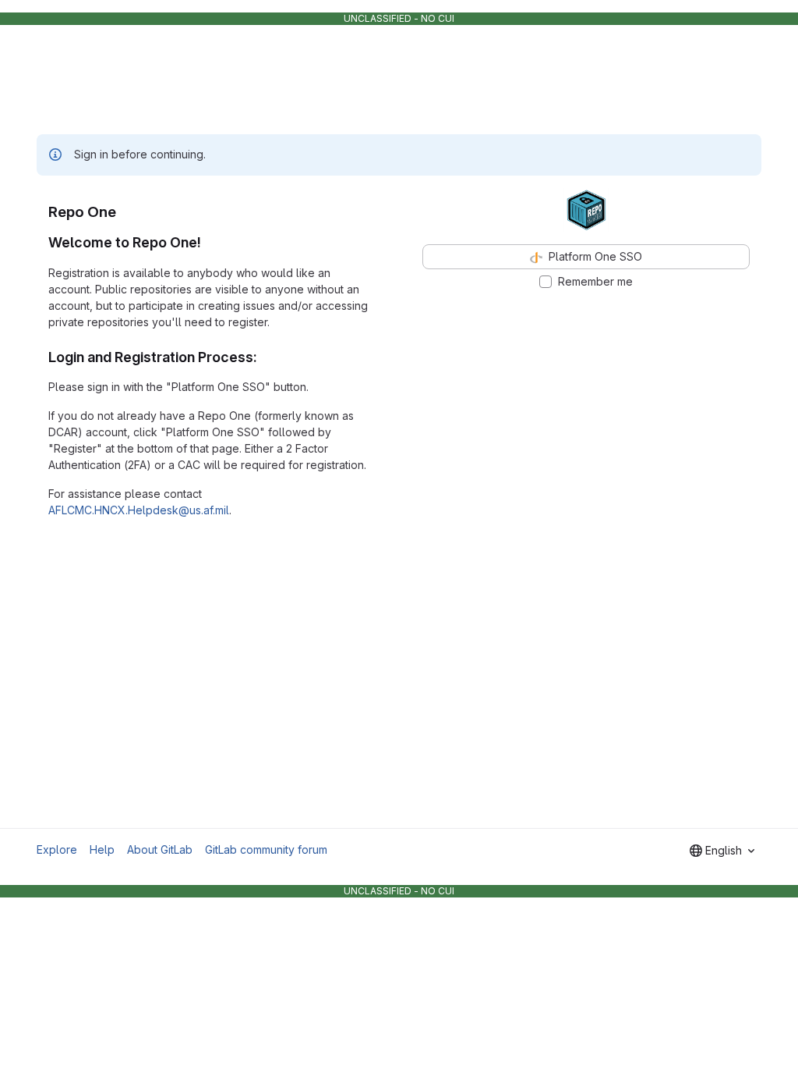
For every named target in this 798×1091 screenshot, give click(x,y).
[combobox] (722, 850)
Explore (57, 849)
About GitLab (159, 849)
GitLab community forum (266, 849)
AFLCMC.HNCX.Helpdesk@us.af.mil (138, 510)
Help (102, 849)
